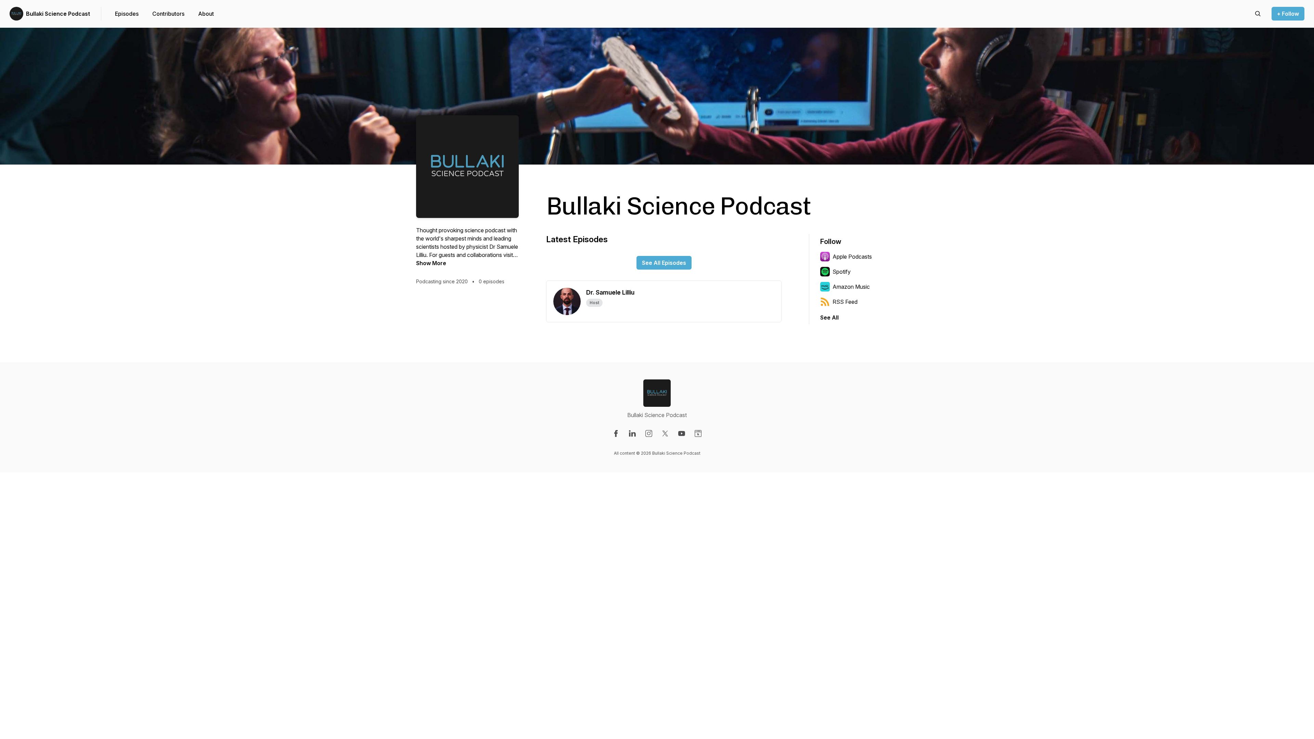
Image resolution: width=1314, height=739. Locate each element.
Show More (431, 263)
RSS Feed (845, 301)
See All (829, 317)
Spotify (842, 271)
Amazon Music (851, 286)
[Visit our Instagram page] (648, 433)
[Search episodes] (1258, 14)
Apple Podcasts (852, 256)
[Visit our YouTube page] (681, 433)
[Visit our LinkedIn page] (632, 433)
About (206, 13)
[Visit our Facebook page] (616, 433)
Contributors (168, 13)
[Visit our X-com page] (665, 433)
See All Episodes (664, 262)
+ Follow (1288, 13)
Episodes (127, 13)
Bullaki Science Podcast (58, 13)
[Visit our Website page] (698, 433)
